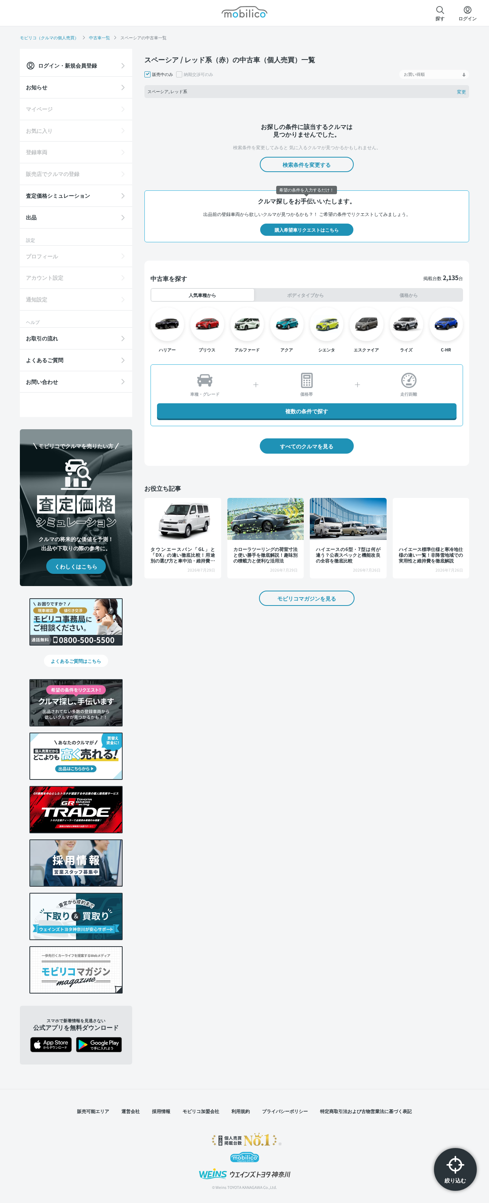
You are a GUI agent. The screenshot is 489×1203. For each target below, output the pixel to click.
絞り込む (455, 1180)
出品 (31, 217)
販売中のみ (162, 74)
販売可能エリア (93, 1111)
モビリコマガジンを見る (306, 598)
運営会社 (130, 1111)
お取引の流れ (42, 338)
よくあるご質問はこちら (76, 660)
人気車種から (202, 294)
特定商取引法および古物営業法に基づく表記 (366, 1111)
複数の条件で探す (306, 411)
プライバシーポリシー (285, 1111)
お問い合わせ (42, 381)
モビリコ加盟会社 (201, 1111)
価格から (409, 294)
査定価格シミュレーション (58, 195)
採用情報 (161, 1111)
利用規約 (241, 1111)
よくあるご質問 (44, 360)
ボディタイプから (305, 294)
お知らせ (36, 87)
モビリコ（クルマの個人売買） (49, 37)
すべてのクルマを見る (307, 446)
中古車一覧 (99, 37)
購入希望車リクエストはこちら (307, 229)
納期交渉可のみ (198, 74)
